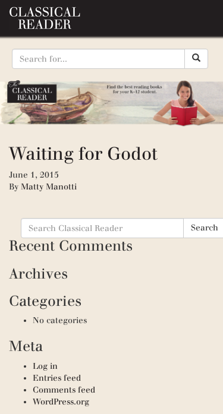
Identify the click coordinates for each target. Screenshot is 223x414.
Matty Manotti (49, 187)
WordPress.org (61, 402)
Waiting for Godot (83, 154)
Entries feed (57, 378)
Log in (45, 366)
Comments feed (64, 390)
